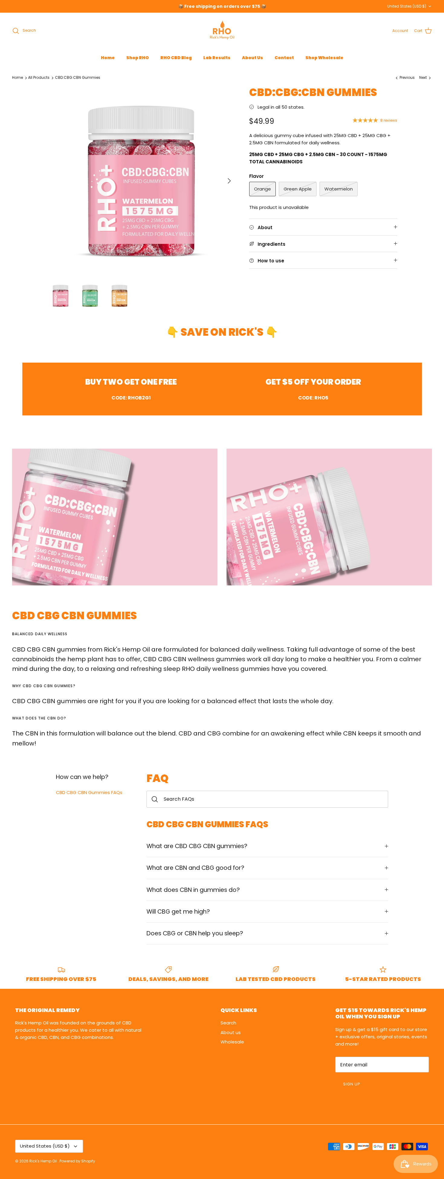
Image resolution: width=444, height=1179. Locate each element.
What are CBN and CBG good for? (195, 868)
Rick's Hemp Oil (43, 1161)
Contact (284, 58)
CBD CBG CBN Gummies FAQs (89, 792)
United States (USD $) (406, 6)
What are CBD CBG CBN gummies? (196, 846)
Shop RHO (137, 58)
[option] (141, 180)
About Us (252, 58)
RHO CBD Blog (176, 58)
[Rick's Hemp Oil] (222, 31)
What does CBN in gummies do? (193, 890)
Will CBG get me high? (178, 912)
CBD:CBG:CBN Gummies (77, 77)
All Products (39, 77)
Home (108, 58)
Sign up (351, 1084)
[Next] (229, 180)
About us (230, 1032)
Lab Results (216, 58)
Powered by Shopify (77, 1161)
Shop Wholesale (324, 58)
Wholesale (232, 1042)
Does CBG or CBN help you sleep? (194, 933)
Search (228, 1023)
